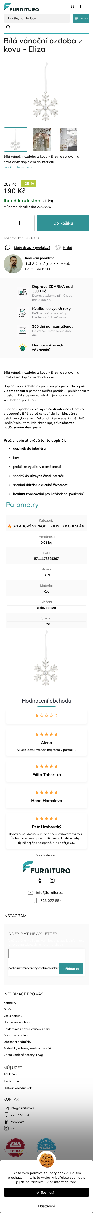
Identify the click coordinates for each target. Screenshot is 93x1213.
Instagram (52, 880)
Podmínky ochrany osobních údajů (27, 1048)
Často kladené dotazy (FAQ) (23, 1055)
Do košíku (63, 223)
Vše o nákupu (13, 1016)
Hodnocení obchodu (17, 1022)
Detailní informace (16, 167)
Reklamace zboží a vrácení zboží (27, 1029)
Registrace (11, 1081)
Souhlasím (49, 1192)
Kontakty (10, 1003)
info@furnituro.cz (51, 892)
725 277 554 (51, 900)
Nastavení (46, 1206)
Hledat (10, 27)
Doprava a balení (16, 1035)
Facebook (40, 880)
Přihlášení (10, 1074)
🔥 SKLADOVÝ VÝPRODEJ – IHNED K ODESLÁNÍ (46, 526)
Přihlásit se (71, 968)
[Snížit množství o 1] (11, 224)
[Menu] (81, 18)
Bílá (46, 575)
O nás (8, 1009)
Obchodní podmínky (17, 1041)
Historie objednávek (18, 1088)
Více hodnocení (46, 855)
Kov (47, 591)
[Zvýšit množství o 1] (27, 224)
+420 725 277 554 (47, 263)
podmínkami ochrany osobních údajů (33, 968)
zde (73, 1182)
